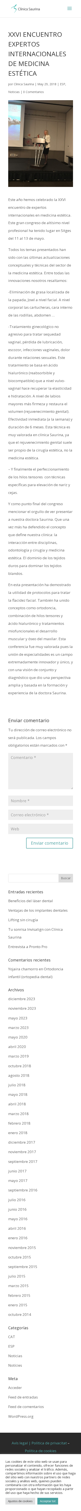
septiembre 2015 (22, 1266)
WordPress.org (20, 1416)
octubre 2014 (19, 1314)
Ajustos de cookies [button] (20, 1501)
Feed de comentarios (26, 1406)
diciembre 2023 (21, 998)
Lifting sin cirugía (23, 919)
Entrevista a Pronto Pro (27, 946)
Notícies (15, 1365)
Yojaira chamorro (23, 968)
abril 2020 (17, 1046)
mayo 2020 (17, 1037)
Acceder (15, 1387)
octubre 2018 (19, 1065)
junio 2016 (17, 1209)
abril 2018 (17, 1103)
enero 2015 (17, 1304)
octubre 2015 (19, 1257)
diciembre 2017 (21, 1142)
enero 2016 (17, 1237)
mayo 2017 (17, 1180)
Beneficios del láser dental (30, 900)
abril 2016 (17, 1228)
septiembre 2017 (22, 1161)
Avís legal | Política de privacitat (39, 1442)
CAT (11, 1336)
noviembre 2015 (22, 1247)
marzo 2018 (18, 1113)
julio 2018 (16, 1084)
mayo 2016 (17, 1218)
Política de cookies (40, 1450)
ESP (62, 84)
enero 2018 (17, 1132)
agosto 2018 (18, 1075)
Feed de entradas (23, 1397)
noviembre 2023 (22, 1008)
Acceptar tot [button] (48, 1501)
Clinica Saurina (24, 84)
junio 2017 (17, 1171)
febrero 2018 (19, 1123)
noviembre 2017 (22, 1151)
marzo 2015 (18, 1285)
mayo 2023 (17, 1018)
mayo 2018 (17, 1094)
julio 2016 (16, 1199)
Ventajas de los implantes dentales (38, 910)
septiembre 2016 (22, 1190)
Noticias (14, 92)
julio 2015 (16, 1276)
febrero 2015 (19, 1295)
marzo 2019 (18, 1056)
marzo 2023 (18, 1027)
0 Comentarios (33, 92)
